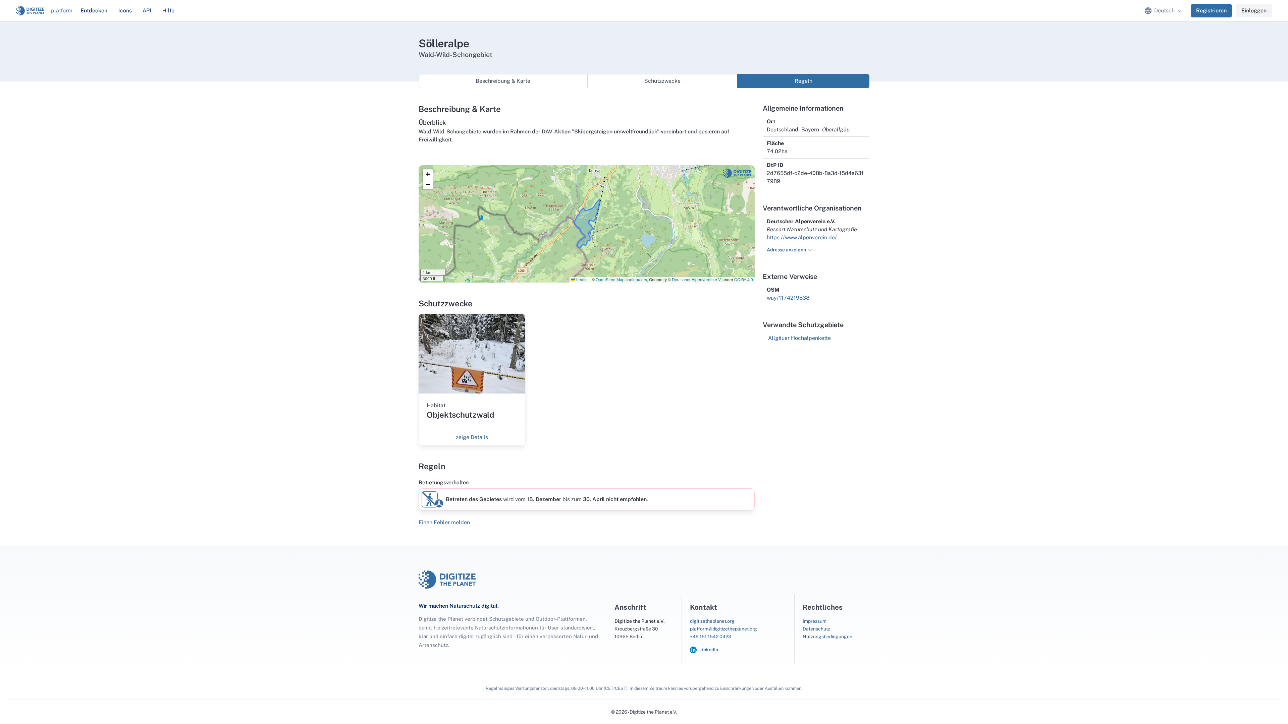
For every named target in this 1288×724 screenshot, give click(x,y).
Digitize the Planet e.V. (653, 712)
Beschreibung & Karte (503, 81)
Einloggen (1254, 10)
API (147, 10)
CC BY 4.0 (743, 279)
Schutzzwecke (662, 81)
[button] (428, 174)
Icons (125, 10)
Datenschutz (816, 628)
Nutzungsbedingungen (827, 636)
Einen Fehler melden (444, 522)
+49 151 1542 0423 (710, 636)
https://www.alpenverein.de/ (802, 237)
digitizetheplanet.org (712, 621)
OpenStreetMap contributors (621, 279)
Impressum (814, 621)
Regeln (803, 81)
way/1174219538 (788, 298)
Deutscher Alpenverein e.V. (696, 279)
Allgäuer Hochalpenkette (799, 338)
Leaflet (582, 279)
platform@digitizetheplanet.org (723, 628)
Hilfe (168, 10)
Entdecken (93, 10)
